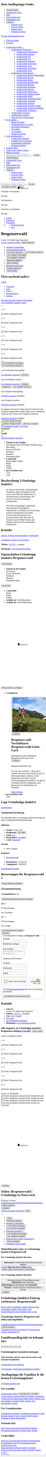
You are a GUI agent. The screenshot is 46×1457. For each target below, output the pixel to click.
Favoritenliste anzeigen (10, 375)
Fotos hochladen (13, 1241)
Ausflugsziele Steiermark (26, 64)
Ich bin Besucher (19, 1312)
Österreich (16, 840)
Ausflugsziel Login (14, 12)
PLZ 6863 (21, 833)
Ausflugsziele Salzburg (25, 61)
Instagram (14, 1430)
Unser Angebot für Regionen (26, 1416)
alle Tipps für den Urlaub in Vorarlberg (16, 300)
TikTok (34, 1430)
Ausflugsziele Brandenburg (27, 82)
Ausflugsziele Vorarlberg (26, 68)
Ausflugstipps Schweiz (20, 113)
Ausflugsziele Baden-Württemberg (30, 75)
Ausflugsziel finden (14, 47)
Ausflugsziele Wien (24, 71)
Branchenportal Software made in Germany (18, 1449)
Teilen (9, 1218)
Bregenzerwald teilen (14, 265)
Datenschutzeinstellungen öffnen (26, 1369)
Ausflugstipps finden (9, 1394)
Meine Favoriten (18, 122)
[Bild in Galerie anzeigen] (11, 420)
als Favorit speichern (15, 252)
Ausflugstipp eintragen (29, 1413)
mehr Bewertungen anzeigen (12, 930)
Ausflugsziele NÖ (23, 57)
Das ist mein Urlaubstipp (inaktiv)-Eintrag (20, 1308)
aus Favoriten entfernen (16, 1229)
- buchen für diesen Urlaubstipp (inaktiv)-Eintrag (23, 1289)
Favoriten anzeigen (14, 1231)
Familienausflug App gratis (22, 124)
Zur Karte (10, 1018)
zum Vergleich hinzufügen (16, 255)
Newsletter (15, 129)
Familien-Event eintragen (21, 141)
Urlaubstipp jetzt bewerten (17, 899)
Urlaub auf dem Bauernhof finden (15, 1399)
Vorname (6, 963)
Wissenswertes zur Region (12, 688)
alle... (40, 445)
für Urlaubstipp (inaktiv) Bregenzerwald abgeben (23, 1263)
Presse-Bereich (25, 1428)
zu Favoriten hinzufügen (16, 1226)
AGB (10, 1441)
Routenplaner (6, 807)
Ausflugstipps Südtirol (20, 115)
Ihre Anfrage (8, 949)
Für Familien (11, 120)
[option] (16, 25)
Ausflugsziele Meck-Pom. (26, 92)
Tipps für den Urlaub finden (22, 117)
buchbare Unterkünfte (15, 247)
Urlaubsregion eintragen (21, 143)
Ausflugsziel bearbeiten (10, 1413)
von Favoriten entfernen (34, 252)
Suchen (36, 155)
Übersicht (10, 286)
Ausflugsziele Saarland (25, 101)
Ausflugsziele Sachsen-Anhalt (28, 106)
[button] (23, 333)
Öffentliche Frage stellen (16, 1244)
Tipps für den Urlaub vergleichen (20, 1239)
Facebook (11, 1203)
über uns (4, 1441)
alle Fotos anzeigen (30, 424)
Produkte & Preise (18, 145)
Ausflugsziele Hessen (25, 89)
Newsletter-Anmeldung (34, 1396)
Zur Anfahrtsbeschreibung (16, 1021)
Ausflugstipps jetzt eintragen (12, 1365)
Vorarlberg (22, 837)
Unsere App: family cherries (17, 150)
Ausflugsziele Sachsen (25, 103)
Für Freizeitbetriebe (14, 136)
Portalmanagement (28, 1443)
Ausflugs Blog (12, 148)
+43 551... (13, 544)
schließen (24, 375)
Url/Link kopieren (8, 1205)
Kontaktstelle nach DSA (11, 1443)
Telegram (32, 1203)
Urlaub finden (7, 1396)
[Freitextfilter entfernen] (31, 155)
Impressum (18, 1441)
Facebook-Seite (24, 1430)
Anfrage (9, 296)
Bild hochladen (12, 263)
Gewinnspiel (16, 131)
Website (6, 939)
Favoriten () (15, 1330)
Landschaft (6, 586)
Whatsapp (24, 1203)
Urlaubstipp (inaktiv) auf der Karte (15, 540)
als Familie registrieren (20, 127)
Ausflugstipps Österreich (21, 50)
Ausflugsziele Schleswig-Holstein (30, 108)
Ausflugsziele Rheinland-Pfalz (28, 99)
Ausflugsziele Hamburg (26, 87)
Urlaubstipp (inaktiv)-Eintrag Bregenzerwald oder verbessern (23, 1281)
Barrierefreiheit (12, 10)
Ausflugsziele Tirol (24, 66)
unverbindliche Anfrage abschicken (17, 996)
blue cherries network (10, 1428)
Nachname (7, 968)
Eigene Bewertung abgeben (12, 883)
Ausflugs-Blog (19, 1396)
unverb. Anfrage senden (11, 242)
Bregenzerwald (12, 857)
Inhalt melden (12, 271)
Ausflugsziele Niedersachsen (28, 94)
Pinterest (39, 1203)
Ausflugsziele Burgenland (26, 52)
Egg (13, 835)
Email (5, 973)
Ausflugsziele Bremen (25, 85)
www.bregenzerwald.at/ (15, 249)
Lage (8, 289)
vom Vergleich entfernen (16, 258)
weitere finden (16, 1267)
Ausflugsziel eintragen (20, 138)
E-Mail (4, 1203)
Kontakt (15, 869)
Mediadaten (21, 1418)
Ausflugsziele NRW (24, 96)
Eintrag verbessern (14, 268)
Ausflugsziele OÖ (23, 59)
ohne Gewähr (24, 1031)
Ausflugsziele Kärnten (25, 54)
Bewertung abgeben (14, 260)
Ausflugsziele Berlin (24, 80)
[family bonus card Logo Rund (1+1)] (9, 43)
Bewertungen (12, 293)
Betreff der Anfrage (11, 944)
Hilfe (8, 15)
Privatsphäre (7, 1369)
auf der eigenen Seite (19, 1285)
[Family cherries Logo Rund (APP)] (12, 40)
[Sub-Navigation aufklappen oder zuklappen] (33, 50)
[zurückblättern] (2, 305)
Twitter (17, 1203)
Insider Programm (18, 134)
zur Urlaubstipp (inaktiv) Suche (13, 303)
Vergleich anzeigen (9, 396)
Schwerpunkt (7, 564)
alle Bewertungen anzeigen (12, 438)
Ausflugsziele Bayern (25, 78)
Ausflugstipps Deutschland (22, 73)
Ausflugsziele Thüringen (26, 110)
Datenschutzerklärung (15, 989)
